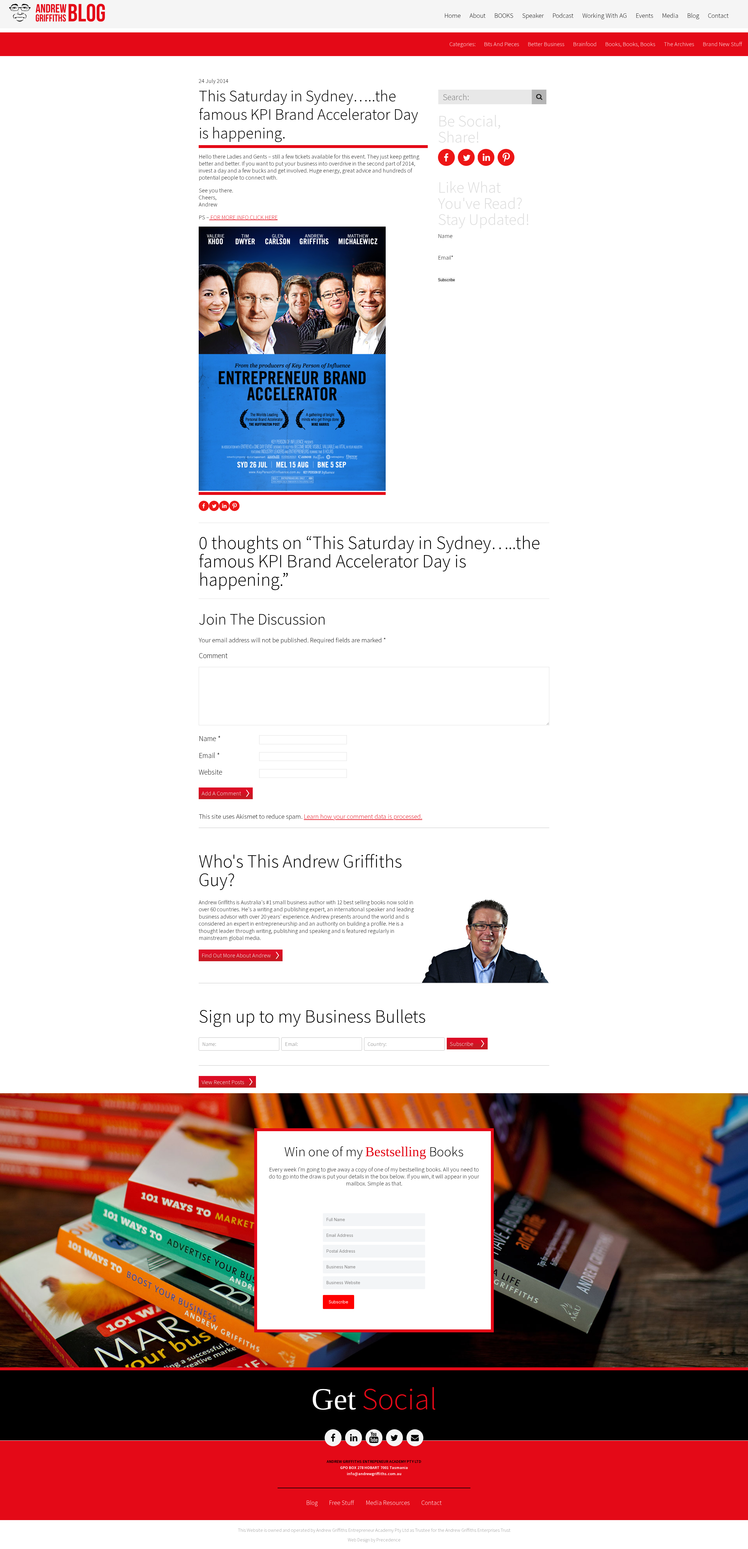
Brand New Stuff (722, 44)
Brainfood (585, 44)
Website (210, 772)
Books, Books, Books (630, 44)
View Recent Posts (223, 1082)
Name (210, 738)
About (478, 15)
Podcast (563, 15)
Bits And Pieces (501, 44)
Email (209, 755)
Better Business (546, 44)
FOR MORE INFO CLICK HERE (243, 217)
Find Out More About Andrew (236, 955)
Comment (213, 655)
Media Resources (388, 1502)
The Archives (679, 44)
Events (644, 15)
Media (670, 15)
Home (452, 15)
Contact (718, 15)
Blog (693, 15)
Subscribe (461, 1043)
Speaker (533, 15)
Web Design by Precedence (374, 1540)
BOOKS (503, 15)
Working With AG (604, 15)
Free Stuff (341, 1502)
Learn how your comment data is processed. (363, 816)
